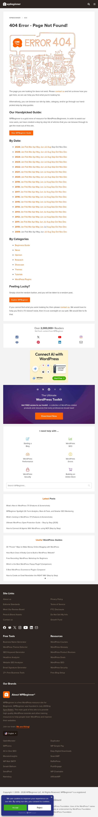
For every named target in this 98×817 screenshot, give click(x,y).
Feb (26, 146)
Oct (57, 151)
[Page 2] (47, 578)
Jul (45, 146)
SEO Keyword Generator (14, 652)
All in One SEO (9, 751)
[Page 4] (53, 578)
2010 (17, 226)
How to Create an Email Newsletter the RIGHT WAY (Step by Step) (32, 575)
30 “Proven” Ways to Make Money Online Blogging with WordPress (32, 547)
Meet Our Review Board (13, 609)
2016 (17, 196)
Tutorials (18, 274)
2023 (17, 161)
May (38, 146)
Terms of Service (58, 604)
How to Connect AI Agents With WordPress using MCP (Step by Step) (33, 528)
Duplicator (55, 740)
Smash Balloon (9, 766)
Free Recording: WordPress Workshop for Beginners (27, 558)
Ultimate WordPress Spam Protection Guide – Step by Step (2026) (32, 522)
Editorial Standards (11, 604)
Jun (42, 146)
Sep (53, 151)
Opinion (18, 254)
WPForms (7, 745)
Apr (34, 146)
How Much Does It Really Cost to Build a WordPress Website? (30, 552)
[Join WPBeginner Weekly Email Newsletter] (81, 342)
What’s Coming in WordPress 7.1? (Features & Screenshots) (29, 517)
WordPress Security (59, 667)
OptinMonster (9, 740)
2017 (17, 191)
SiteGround (56, 799)
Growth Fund (56, 619)
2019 (17, 181)
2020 (17, 176)
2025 (17, 151)
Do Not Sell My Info (59, 614)
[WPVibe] (49, 366)
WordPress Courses (59, 641)
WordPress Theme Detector (15, 647)
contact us (59, 91)
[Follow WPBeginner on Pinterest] (38, 342)
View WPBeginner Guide (21, 133)
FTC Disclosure (57, 609)
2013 (17, 211)
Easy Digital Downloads (61, 751)
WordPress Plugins (23, 279)
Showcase (19, 264)
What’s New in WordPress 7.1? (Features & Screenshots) (28, 505)
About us (7, 599)
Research (19, 259)
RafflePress (55, 761)
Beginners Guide (22, 245)
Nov (61, 151)
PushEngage (56, 766)
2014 (17, 206)
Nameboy (7, 776)
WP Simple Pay (57, 745)
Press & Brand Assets (12, 614)
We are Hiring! (22, 726)
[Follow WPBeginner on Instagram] (81, 337)
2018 (17, 186)
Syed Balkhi (8, 709)
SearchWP (55, 756)
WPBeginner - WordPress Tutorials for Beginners (12, 4)
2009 (17, 231)
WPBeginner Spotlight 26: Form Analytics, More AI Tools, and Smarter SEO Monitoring (40, 511)
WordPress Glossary (59, 647)
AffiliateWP (55, 776)
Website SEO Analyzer (13, 662)
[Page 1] (45, 578)
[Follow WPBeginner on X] (38, 337)
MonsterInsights (10, 756)
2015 (17, 201)
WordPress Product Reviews (63, 652)
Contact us (8, 619)
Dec (65, 151)
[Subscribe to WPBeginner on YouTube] (59, 337)
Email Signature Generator (14, 667)
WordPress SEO (57, 662)
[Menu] (94, 4)
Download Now (49, 416)
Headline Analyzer (11, 657)
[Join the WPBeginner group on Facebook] (17, 342)
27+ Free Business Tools (13, 672)
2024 (17, 156)
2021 (17, 171)
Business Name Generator (14, 641)
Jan (22, 146)
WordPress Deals (58, 657)
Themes (18, 269)
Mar (30, 146)
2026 (17, 146)
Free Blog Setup (58, 672)
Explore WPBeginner (19, 300)
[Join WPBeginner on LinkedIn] (59, 342)
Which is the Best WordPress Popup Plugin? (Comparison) (28, 564)
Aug (49, 146)
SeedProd (7, 771)
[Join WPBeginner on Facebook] (17, 337)
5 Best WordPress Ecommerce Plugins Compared (25, 569)
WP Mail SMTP (9, 761)
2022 (17, 166)
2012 (17, 216)
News (17, 250)
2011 (17, 221)
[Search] (88, 4)
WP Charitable (57, 771)
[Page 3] (50, 578)
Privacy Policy (57, 599)
